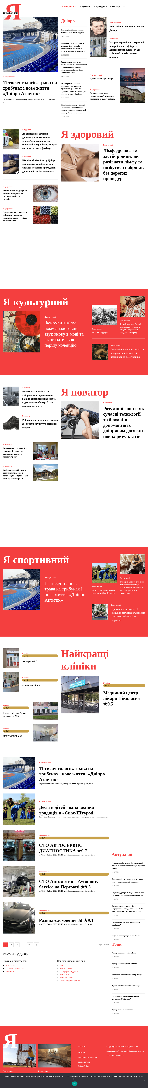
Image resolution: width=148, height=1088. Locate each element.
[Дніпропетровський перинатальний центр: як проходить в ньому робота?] (132, 94)
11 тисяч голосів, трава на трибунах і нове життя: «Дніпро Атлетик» (30, 88)
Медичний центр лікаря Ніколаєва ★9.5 (121, 698)
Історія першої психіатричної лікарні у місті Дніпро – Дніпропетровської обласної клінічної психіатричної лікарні (126, 49)
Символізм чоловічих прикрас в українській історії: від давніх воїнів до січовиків (127, 353)
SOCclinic (10, 965)
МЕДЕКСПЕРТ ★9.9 (12, 736)
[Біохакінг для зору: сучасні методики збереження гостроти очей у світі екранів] (45, 193)
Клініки (25, 653)
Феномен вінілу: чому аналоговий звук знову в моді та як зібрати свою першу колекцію (64, 334)
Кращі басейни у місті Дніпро (124, 964)
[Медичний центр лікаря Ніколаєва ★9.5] (80, 694)
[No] (144, 1080)
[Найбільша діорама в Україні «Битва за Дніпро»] (54, 1055)
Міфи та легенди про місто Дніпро (126, 936)
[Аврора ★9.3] (11, 658)
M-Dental (9, 971)
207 (29, 945)
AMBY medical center (70, 980)
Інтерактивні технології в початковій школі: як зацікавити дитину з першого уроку (128, 865)
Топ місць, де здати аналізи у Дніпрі (127, 975)
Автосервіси (44, 836)
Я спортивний (8, 77)
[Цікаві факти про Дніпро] (132, 77)
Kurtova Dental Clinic (15, 968)
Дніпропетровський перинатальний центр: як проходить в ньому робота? (102, 96)
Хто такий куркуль (100, 333)
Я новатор (26, 387)
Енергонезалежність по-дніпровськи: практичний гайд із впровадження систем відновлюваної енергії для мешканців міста (74, 67)
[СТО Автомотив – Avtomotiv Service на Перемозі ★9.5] (19, 881)
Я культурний (115, 22)
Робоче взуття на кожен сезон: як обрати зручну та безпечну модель (40, 423)
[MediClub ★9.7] (11, 682)
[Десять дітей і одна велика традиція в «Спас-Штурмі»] (104, 573)
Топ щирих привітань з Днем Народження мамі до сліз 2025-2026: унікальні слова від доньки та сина (127, 908)
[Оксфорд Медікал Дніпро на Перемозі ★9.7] (45, 711)
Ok (74, 1084)
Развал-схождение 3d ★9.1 (66, 920)
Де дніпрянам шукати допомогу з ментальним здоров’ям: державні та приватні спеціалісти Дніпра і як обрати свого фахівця (73, 88)
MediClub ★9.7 (31, 685)
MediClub (64, 974)
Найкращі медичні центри (71, 961)
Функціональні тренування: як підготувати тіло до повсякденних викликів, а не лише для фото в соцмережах (132, 587)
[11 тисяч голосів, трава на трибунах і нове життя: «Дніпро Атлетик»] (30, 44)
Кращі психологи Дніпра (122, 1010)
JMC (62, 965)
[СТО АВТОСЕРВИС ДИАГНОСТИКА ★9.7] (19, 845)
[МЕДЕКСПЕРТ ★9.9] (45, 732)
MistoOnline (83, 1066)
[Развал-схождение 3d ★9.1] (19, 918)
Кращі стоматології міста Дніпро (126, 985)
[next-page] (36, 944)
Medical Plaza (66, 977)
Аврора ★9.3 (29, 661)
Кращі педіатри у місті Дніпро (124, 953)
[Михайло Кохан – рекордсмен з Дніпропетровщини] (19, 1055)
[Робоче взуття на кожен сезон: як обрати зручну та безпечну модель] (11, 422)
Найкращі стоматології (15, 961)
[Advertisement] (74, 253)
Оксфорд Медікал (69, 971)
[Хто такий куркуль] (104, 315)
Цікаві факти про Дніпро (101, 79)
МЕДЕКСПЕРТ (66, 968)
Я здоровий (113, 38)
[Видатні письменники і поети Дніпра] (98, 27)
